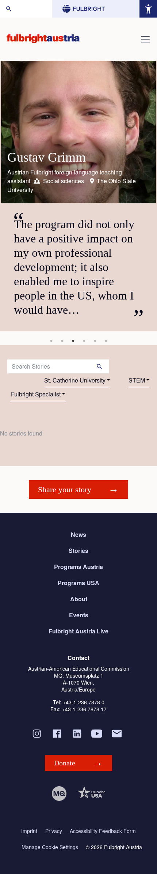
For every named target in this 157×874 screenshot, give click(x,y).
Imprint (29, 831)
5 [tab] (95, 340)
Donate (64, 763)
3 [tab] (73, 340)
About (78, 599)
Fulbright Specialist (36, 394)
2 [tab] (62, 340)
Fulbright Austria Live (78, 631)
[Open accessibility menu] (148, 9)
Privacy (53, 831)
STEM (137, 380)
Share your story (64, 489)
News (78, 534)
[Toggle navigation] (145, 39)
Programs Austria (78, 566)
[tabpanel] (78, 196)
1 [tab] (51, 340)
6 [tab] (106, 340)
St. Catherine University (75, 380)
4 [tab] (84, 340)
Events (78, 615)
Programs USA (78, 583)
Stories (78, 550)
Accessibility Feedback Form (103, 831)
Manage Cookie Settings (50, 847)
